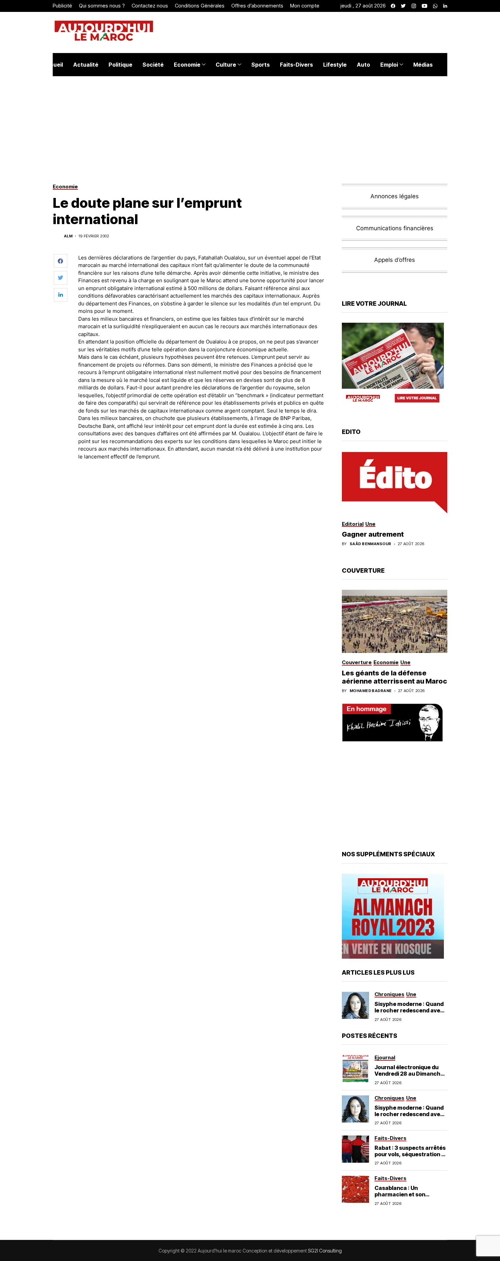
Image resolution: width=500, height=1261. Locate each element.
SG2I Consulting (325, 1251)
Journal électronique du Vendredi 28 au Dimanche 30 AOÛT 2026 (409, 1073)
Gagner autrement (373, 534)
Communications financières (394, 228)
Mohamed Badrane (371, 691)
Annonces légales (394, 196)
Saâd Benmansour (370, 544)
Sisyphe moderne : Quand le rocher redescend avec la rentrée (409, 1010)
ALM (68, 236)
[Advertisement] (202, 484)
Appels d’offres (394, 259)
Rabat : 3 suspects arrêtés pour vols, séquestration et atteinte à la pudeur (410, 1154)
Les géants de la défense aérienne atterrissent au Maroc (394, 677)
